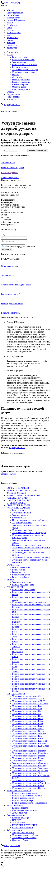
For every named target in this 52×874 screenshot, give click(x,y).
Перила (15, 74)
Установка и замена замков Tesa (27, 773)
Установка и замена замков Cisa (27, 696)
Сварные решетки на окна (24, 810)
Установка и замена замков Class (27, 711)
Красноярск (12, 37)
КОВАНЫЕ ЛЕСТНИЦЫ (24, 825)
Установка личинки (21, 513)
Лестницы (17, 77)
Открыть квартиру (21, 567)
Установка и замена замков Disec (27, 716)
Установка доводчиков (23, 530)
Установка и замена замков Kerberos (29, 743)
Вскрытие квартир (21, 575)
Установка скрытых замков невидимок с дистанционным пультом (31, 548)
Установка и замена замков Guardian (29, 733)
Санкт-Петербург (15, 13)
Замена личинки (20, 515)
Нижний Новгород (16, 20)
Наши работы (13, 97)
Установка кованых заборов (25, 69)
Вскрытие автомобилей (23, 59)
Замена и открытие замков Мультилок (30, 763)
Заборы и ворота (14, 830)
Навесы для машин (21, 79)
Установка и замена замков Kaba (27, 738)
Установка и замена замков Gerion (28, 731)
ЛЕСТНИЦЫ (18, 823)
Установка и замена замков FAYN (28, 726)
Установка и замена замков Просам (28, 788)
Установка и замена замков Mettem (28, 756)
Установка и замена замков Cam (27, 708)
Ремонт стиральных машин (25, 793)
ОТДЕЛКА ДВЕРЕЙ (16, 503)
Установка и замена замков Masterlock (30, 753)
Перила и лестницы (16, 815)
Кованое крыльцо (20, 818)
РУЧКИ (10, 579)
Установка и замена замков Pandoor (28, 765)
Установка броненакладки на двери (29, 532)
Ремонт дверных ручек (23, 584)
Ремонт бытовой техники (19, 790)
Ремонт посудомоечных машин (27, 795)
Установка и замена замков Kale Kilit (29, 741)
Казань (10, 22)
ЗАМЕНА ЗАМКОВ (16, 493)
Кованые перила (20, 84)
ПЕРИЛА (16, 820)
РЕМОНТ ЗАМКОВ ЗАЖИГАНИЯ (23, 495)
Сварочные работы (21, 89)
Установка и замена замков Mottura (28, 758)
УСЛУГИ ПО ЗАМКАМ (18, 508)
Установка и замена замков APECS (28, 701)
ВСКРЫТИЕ (13, 565)
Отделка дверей (19, 87)
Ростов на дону (14, 32)
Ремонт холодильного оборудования (29, 803)
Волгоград (12, 45)
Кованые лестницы (21, 82)
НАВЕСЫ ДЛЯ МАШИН (19, 500)
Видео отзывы (13, 94)
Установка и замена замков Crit (26, 713)
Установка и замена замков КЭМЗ (28, 785)
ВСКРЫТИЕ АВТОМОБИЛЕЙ (22, 490)
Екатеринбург (13, 18)
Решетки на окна (20, 67)
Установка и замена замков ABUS (28, 699)
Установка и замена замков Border (28, 706)
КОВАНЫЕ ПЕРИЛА (22, 827)
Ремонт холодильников (23, 798)
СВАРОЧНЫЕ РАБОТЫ (18, 505)
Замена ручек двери (21, 582)
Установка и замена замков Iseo (27, 736)
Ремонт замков (19, 510)
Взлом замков (18, 570)
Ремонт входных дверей (23, 589)
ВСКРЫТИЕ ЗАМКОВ (18, 488)
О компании (12, 52)
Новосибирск (13, 15)
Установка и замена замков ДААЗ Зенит (31, 783)
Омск (9, 27)
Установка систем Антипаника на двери (31, 557)
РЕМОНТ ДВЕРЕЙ (16, 587)
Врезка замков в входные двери (27, 545)
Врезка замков (19, 517)
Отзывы (10, 92)
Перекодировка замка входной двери (29, 520)
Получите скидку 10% (37, 151)
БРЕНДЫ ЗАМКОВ (16, 694)
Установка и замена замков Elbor (27, 721)
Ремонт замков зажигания (24, 64)
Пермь (10, 40)
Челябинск (12, 25)
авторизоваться (8, 474)
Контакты (11, 99)
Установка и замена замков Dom (27, 718)
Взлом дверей (18, 572)
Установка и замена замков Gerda (28, 728)
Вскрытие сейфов (20, 577)
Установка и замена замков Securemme (30, 768)
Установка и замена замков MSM (27, 761)
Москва (10, 10)
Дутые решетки (19, 813)
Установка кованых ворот (24, 72)
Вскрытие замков (20, 57)
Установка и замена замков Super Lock (30, 770)
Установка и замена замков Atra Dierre (30, 703)
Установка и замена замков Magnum (29, 751)
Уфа (9, 35)
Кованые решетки (20, 808)
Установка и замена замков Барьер (28, 780)
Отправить (6, 249)
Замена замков (19, 62)
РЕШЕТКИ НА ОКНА (17, 498)
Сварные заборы (20, 840)
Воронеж (11, 42)
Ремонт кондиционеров (23, 800)
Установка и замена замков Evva (27, 723)
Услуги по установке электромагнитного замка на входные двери (30, 525)
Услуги (10, 54)
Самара (10, 30)
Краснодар (12, 47)
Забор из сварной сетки (23, 832)
